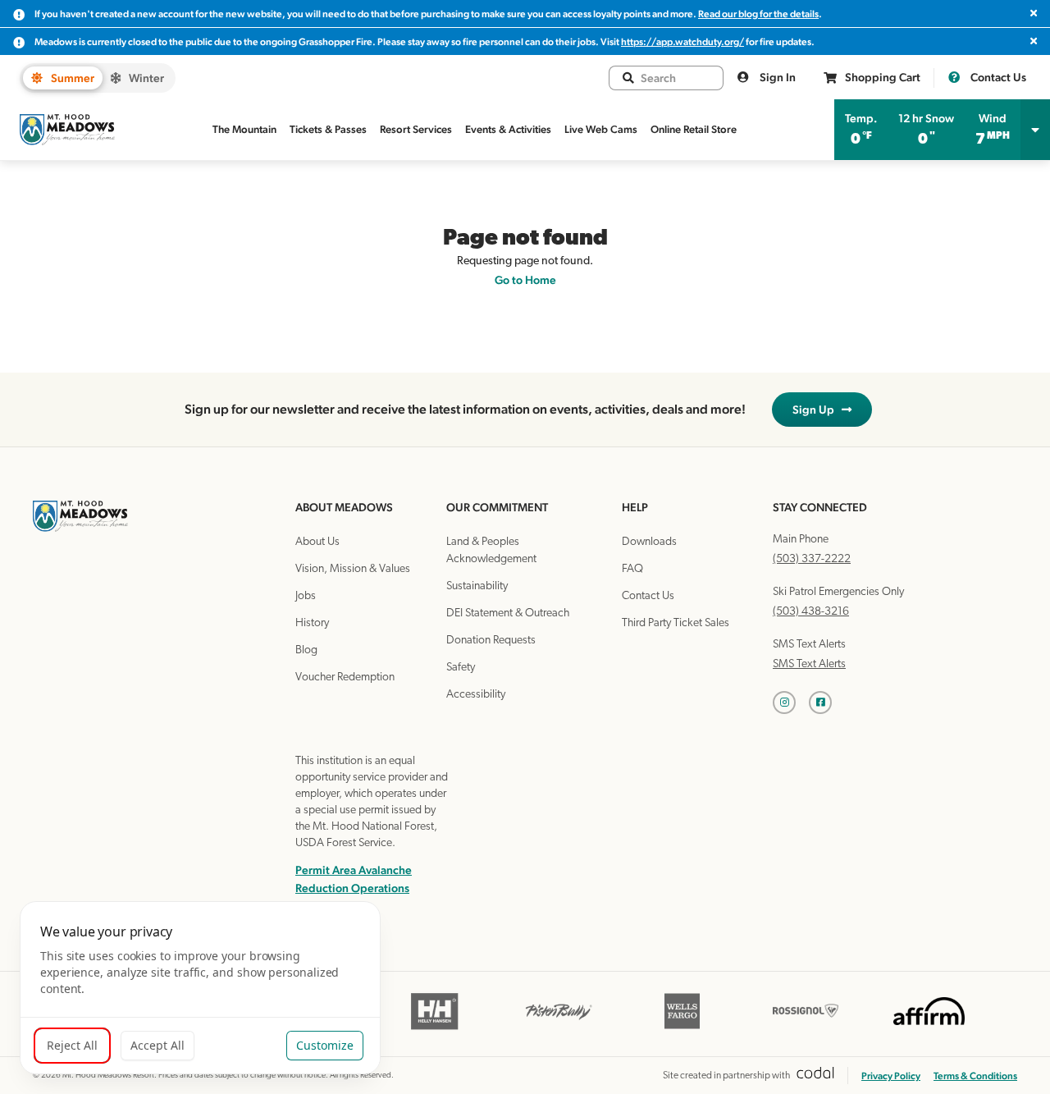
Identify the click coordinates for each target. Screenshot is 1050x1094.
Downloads (649, 542)
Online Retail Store (694, 129)
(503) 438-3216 (811, 612)
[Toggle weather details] (1035, 129)
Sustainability (477, 586)
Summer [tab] (72, 78)
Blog (306, 650)
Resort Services (416, 129)
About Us (317, 542)
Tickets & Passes (328, 129)
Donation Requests (491, 640)
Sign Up (817, 409)
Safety (460, 667)
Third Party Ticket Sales (675, 623)
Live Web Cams (600, 129)
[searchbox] (675, 78)
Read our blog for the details (758, 14)
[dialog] (200, 987)
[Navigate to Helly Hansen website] (435, 1028)
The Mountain (244, 129)
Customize (325, 1045)
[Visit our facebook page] (827, 702)
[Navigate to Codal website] (815, 1075)
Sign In (776, 77)
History (312, 623)
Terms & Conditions (975, 1076)
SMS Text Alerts (809, 664)
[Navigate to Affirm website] (929, 1028)
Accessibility (475, 695)
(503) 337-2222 (812, 559)
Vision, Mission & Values (352, 569)
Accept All (157, 1045)
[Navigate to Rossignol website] (806, 1028)
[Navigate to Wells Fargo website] (682, 1028)
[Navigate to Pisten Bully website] (559, 1028)
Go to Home (525, 279)
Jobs (305, 596)
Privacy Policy (890, 1076)
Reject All (72, 1045)
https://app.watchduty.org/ (682, 42)
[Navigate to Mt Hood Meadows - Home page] (67, 129)
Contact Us (997, 77)
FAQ (632, 569)
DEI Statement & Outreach (507, 613)
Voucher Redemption (345, 677)
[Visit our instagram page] (791, 702)
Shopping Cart (882, 77)
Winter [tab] (146, 78)
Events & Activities (508, 129)
